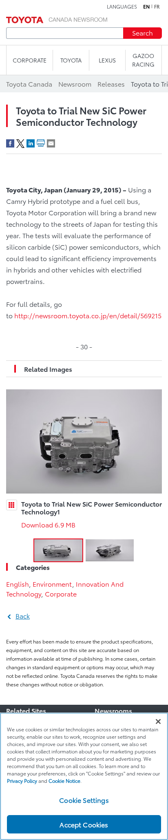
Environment (52, 583)
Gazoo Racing (143, 59)
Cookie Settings (83, 799)
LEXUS (107, 60)
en (146, 6)
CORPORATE (29, 60)
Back (22, 615)
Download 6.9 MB (48, 524)
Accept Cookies (84, 824)
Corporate (61, 593)
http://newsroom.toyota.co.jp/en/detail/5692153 (89, 315)
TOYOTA (71, 60)
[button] (58, 550)
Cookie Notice (64, 780)
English (17, 583)
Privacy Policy (22, 780)
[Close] (158, 722)
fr (157, 6)
